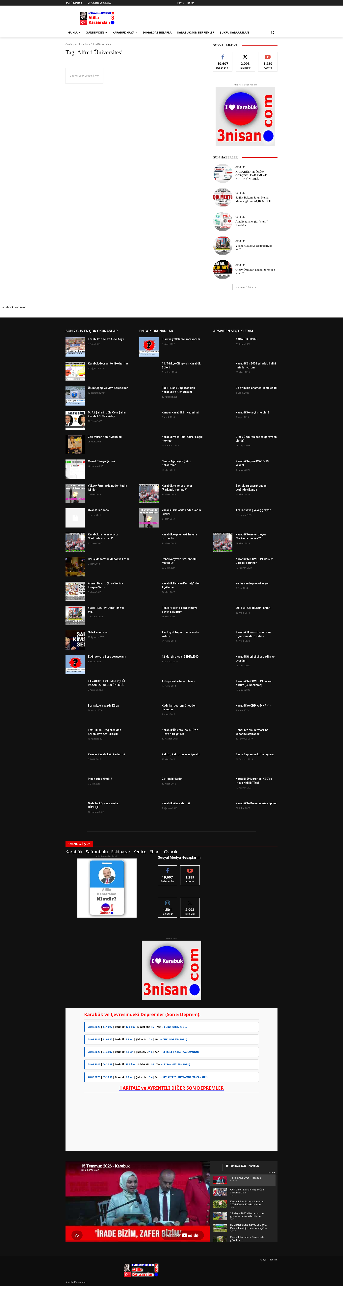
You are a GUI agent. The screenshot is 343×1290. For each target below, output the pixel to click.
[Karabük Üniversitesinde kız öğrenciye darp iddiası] (222, 640)
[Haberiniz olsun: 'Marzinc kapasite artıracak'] (222, 737)
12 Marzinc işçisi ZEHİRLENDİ (180, 656)
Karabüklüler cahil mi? (176, 803)
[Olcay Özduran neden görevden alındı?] (222, 269)
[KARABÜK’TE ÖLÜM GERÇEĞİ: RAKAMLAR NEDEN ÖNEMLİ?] (222, 173)
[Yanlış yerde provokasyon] (222, 591)
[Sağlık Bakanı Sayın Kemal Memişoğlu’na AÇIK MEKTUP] (222, 197)
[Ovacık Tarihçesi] (75, 518)
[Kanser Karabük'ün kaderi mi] (75, 762)
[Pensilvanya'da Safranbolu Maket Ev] (149, 566)
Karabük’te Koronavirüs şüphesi (256, 803)
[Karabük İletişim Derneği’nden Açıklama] (149, 591)
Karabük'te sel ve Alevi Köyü (106, 339)
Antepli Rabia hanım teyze (178, 681)
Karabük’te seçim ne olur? (252, 412)
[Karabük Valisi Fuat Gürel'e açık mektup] (149, 444)
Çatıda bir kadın (172, 778)
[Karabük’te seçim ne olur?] (222, 420)
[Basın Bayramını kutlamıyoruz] (222, 762)
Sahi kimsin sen (98, 632)
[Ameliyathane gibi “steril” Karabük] (222, 221)
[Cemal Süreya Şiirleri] (75, 469)
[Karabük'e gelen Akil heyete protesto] (149, 542)
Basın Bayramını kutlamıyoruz (255, 754)
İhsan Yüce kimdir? (100, 778)
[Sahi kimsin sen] (75, 640)
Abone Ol (268, 54)
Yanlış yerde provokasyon (252, 583)
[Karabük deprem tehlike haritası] (75, 371)
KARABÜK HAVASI (247, 339)
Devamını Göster (244, 287)
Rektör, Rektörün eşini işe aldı (181, 754)
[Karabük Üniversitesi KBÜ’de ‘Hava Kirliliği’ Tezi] (149, 737)
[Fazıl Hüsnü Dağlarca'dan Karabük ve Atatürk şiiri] (75, 737)
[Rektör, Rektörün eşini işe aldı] (149, 762)
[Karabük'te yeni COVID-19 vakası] (222, 469)
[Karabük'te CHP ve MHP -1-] (222, 713)
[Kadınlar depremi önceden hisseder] (149, 713)
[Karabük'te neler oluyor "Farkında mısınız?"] (75, 542)
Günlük (240, 167)
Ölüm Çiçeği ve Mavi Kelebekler (108, 387)
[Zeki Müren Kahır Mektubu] (75, 444)
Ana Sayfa (71, 44)
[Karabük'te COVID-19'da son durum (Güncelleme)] (222, 689)
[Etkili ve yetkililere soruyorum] (75, 664)
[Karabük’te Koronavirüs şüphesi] (222, 811)
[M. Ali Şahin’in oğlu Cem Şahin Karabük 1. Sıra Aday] (75, 420)
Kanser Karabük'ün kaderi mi (106, 754)
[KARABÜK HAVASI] (222, 347)
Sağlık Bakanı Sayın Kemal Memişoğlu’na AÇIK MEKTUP (254, 199)
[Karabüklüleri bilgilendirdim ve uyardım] (222, 664)
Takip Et (245, 54)
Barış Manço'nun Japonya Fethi (108, 559)
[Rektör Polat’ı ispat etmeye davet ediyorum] (149, 615)
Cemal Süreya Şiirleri (101, 461)
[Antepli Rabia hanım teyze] (149, 689)
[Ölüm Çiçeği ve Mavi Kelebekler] (75, 395)
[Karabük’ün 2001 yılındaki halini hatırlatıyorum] (222, 371)
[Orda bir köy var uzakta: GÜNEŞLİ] (75, 811)
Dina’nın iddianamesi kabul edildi (256, 387)
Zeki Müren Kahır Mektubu (105, 436)
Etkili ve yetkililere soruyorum (107, 656)
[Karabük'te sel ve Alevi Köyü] (75, 347)
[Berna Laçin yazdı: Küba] (75, 713)
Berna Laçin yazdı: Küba (103, 705)
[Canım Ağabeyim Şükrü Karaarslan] (149, 469)
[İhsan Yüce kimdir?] (75, 786)
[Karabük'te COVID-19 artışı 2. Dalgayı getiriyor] (222, 566)
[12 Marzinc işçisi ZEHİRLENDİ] (149, 664)
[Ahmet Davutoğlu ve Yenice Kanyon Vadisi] (75, 591)
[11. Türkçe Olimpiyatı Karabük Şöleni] (149, 371)
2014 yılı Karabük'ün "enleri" (253, 607)
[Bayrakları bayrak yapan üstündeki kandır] (222, 493)
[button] (272, 32)
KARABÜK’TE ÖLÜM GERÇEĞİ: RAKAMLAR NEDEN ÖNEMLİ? (251, 175)
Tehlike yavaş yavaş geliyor (253, 510)
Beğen (222, 54)
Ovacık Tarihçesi (98, 510)
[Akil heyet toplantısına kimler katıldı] (149, 640)
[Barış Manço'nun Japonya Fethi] (75, 566)
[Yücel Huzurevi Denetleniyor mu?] (222, 245)
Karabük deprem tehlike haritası (108, 363)
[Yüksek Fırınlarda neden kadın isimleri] (75, 493)
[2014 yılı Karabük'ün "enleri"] (222, 615)
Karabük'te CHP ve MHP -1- (253, 705)
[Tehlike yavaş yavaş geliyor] (222, 518)
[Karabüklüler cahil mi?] (149, 811)
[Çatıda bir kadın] (149, 786)
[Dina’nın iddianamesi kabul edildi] (222, 395)
